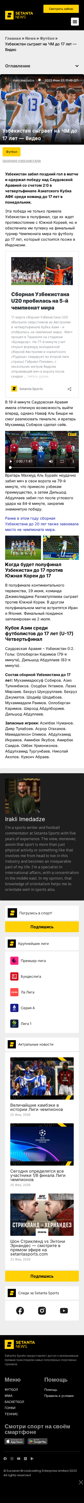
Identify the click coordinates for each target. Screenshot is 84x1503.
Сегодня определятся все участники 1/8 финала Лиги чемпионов (38, 1175)
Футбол (47, 38)
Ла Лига (27, 992)
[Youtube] (18, 1458)
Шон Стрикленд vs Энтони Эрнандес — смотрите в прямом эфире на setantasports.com (37, 1247)
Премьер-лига (33, 960)
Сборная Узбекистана (22, 161)
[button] (77, 66)
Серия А (28, 1008)
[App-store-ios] (25, 1458)
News (30, 38)
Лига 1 (26, 1023)
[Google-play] (32, 1458)
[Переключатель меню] (75, 22)
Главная (13, 38)
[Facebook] (5, 1458)
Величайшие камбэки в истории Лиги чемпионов (36, 1107)
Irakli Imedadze (24, 80)
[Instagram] (12, 1458)
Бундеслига (31, 976)
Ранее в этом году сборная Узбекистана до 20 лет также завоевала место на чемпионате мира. (42, 524)
